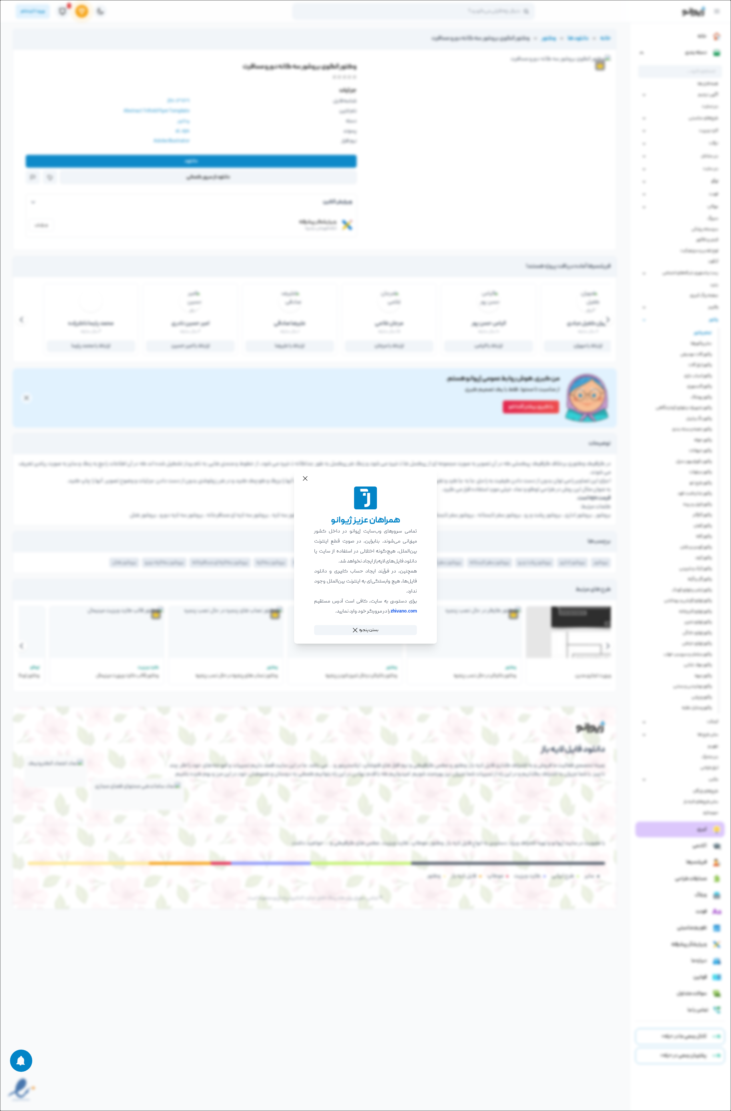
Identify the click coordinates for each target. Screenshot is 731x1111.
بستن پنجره (368, 630)
